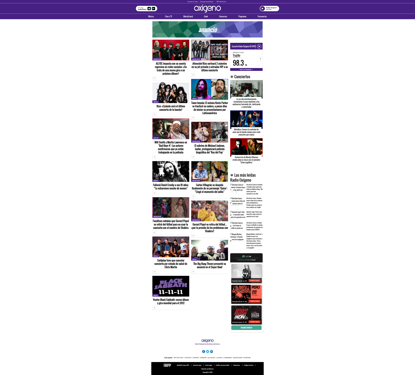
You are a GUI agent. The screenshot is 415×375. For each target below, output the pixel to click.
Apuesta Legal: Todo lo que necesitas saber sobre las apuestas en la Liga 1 (254, 214)
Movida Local (157, 59)
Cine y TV (168, 16)
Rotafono (247, 357)
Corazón (203, 357)
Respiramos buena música (207, 344)
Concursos (223, 16)
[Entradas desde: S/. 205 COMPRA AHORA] (246, 273)
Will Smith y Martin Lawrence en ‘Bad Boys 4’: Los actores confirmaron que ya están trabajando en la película (171, 147)
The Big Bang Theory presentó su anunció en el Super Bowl (209, 265)
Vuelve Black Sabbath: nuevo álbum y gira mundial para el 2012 (171, 301)
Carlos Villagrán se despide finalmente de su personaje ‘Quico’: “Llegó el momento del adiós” (209, 188)
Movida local (188, 16)
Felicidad (211, 357)
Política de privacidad (222, 365)
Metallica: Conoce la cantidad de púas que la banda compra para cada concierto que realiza (246, 132)
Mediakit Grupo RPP (183, 365)
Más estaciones (221, 1)
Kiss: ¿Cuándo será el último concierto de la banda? (171, 107)
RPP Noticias (178, 357)
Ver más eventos (246, 327)
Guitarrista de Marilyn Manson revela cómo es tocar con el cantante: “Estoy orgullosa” (246, 160)
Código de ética (248, 365)
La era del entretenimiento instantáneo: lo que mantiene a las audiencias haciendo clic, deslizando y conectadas (246, 103)
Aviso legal (208, 365)
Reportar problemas (207, 369)
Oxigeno (195, 357)
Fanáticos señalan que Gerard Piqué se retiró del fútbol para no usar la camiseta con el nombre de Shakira (171, 224)
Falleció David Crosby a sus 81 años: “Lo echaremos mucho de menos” (171, 186)
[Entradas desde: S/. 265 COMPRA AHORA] (246, 294)
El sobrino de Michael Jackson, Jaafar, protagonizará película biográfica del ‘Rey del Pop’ (210, 149)
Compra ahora (254, 280)
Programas (242, 16)
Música (151, 16)
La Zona (219, 357)
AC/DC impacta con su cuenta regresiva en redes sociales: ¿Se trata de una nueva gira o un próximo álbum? (171, 68)
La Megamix (227, 357)
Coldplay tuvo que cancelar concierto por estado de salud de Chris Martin (170, 264)
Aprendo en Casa (193, 1)
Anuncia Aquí (197, 365)
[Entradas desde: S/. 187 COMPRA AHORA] (246, 315)
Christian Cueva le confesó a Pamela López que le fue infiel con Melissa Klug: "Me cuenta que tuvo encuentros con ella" (254, 189)
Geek (206, 16)
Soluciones (236, 365)
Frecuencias (262, 16)
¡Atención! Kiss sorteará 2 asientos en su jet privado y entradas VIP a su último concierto (210, 67)
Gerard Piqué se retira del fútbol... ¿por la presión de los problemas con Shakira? (209, 228)
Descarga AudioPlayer (206, 1)
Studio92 (187, 357)
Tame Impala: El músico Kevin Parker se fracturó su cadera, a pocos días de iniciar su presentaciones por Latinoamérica (209, 108)
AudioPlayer (237, 357)
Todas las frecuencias (246, 69)
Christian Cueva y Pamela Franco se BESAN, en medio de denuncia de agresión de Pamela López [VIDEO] (254, 226)
